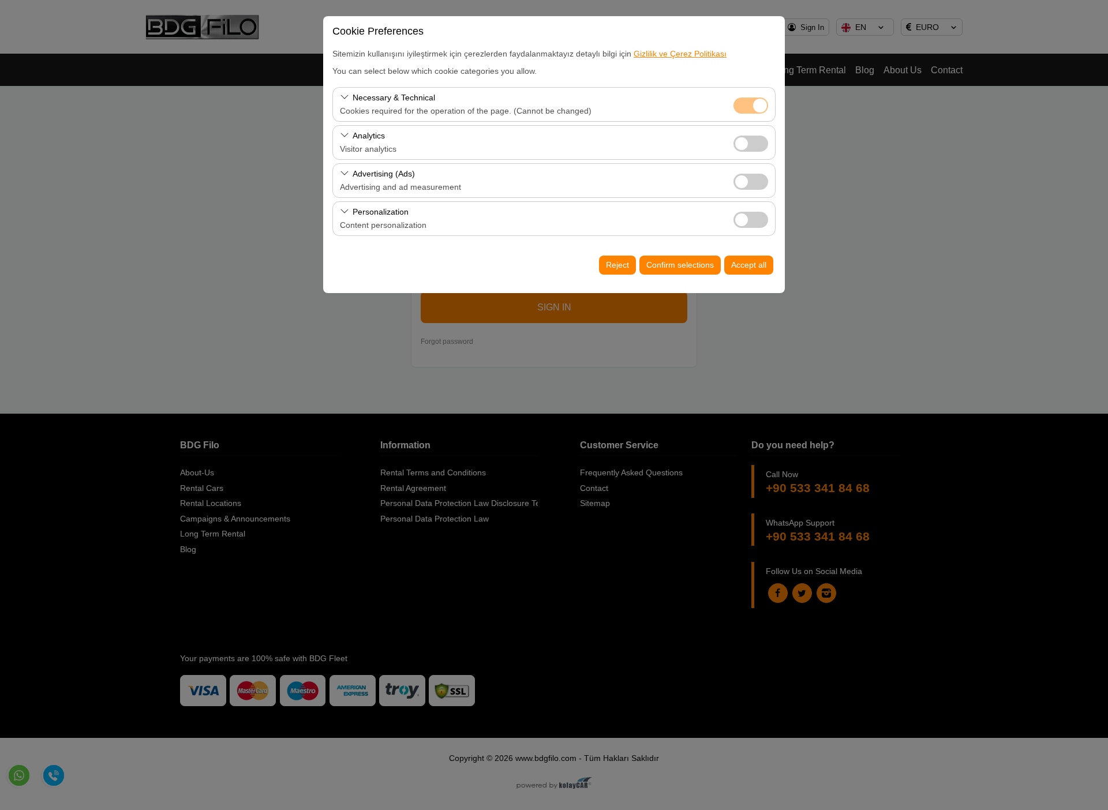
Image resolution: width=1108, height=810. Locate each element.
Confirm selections (680, 264)
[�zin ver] (750, 142)
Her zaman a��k (750, 105)
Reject (617, 264)
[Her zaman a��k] (750, 104)
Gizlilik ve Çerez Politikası (680, 53)
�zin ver (750, 144)
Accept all (748, 264)
